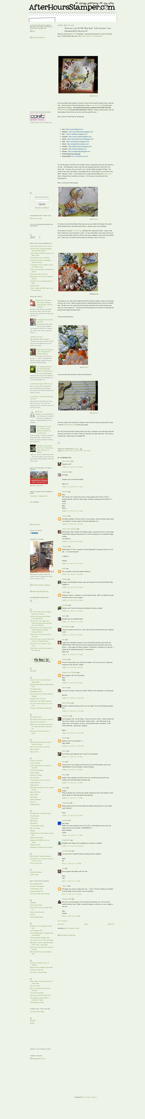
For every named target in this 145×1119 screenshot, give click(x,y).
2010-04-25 (95, 96)
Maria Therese (66, 461)
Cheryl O (64, 886)
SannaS (64, 738)
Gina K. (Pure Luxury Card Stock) (40, 747)
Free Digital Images (35, 689)
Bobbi (64, 568)
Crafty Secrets (34, 818)
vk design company (90, 1097)
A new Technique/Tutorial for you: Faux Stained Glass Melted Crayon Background (43, 369)
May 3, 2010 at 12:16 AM (71, 894)
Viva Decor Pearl (77, 231)
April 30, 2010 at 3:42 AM (72, 524)
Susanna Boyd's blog (69, 425)
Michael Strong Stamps (36, 838)
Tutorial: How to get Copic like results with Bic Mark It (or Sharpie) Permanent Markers (41, 630)
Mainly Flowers (34, 785)
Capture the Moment (36, 872)
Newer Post (61, 924)
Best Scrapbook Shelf (36, 884)
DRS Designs (34, 821)
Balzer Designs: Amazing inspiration (40, 856)
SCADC (74, 34)
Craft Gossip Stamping (36, 770)
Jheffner (32, 1023)
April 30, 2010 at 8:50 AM (72, 667)
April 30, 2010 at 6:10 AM (72, 587)
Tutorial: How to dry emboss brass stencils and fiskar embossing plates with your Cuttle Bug (41, 623)
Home (86, 924)
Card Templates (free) (36, 930)
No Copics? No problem (37, 993)
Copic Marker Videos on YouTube (39, 258)
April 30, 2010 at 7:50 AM (72, 635)
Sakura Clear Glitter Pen (37, 912)
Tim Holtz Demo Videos (37, 1002)
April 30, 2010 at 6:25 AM (72, 600)
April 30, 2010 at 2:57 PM (72, 798)
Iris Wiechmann (66, 851)
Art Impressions (34, 816)
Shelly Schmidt (66, 703)
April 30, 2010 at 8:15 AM (72, 654)
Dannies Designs (35, 773)
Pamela (64, 751)
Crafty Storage (34, 875)
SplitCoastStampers (35, 799)
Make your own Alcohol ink (38, 722)
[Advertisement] (38, 157)
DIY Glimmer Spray (36, 717)
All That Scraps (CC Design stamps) (40, 813)
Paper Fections (34, 794)
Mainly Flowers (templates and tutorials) (41, 967)
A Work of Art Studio (36, 761)
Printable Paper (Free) (36, 691)
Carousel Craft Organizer (37, 886)
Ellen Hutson (33, 823)
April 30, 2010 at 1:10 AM (72, 467)
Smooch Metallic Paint (36, 917)
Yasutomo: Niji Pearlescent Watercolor (41, 708)
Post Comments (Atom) (72, 928)
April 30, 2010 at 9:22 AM (72, 683)
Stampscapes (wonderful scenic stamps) (41, 847)
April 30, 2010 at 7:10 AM (72, 611)
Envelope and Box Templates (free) (40, 938)
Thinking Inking (34, 286)
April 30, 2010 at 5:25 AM (72, 563)
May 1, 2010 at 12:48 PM (71, 863)
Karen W (64, 688)
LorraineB (65, 605)
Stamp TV (33, 802)
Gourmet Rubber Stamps (37, 826)
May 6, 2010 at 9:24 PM (71, 916)
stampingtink (65, 803)
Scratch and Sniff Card (36, 970)
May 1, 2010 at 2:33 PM (71, 881)
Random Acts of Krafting (69, 672)
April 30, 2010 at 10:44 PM (72, 846)
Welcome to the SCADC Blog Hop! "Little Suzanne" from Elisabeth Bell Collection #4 (88, 29)
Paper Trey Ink (34, 752)
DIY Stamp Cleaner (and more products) (41, 719)
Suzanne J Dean (66, 899)
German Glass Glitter (36, 905)
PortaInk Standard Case (36, 891)
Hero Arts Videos (35, 986)
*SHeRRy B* (66, 840)
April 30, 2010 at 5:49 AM (72, 574)
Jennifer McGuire (35, 782)
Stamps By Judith (35, 845)
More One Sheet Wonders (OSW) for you (40, 384)
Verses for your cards (36, 863)
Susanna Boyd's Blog (96, 105)
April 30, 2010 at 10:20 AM (72, 698)
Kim (63, 640)
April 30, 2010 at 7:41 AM (72, 622)
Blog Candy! (39, 412)
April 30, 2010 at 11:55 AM (72, 733)
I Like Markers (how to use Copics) (40, 780)
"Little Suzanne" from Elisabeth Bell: (91, 36)
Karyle (64, 775)
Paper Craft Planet (35, 792)
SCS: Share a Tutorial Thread (38, 972)
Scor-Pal (32, 915)
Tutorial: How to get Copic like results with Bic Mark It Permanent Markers (44, 352)
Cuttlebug (33, 902)
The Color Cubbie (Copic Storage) (40, 894)
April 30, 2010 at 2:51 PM (72, 783)
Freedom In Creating (36, 775)
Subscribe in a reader (36, 218)
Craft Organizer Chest (36, 889)
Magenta (32, 831)
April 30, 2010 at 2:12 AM (72, 511)
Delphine (64, 579)
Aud (63, 868)
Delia (63, 762)
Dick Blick (33, 671)
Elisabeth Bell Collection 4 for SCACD (77, 450)
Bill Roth (32, 1020)
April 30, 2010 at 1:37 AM (72, 487)
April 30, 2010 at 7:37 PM (72, 835)
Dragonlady (65, 472)
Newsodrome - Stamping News (39, 496)
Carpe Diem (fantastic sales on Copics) (41, 246)
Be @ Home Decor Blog (37, 1012)
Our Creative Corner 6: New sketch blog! (41, 940)
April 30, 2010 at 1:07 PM (72, 757)
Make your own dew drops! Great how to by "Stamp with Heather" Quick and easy (41, 726)
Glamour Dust (107, 174)
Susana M (65, 820)
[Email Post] (80, 448)
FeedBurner (45, 208)
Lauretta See (65, 716)
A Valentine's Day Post (35, 337)
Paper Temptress (34, 749)
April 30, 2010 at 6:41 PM (72, 815)
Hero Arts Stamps (35, 828)
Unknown (64, 492)
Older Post (111, 924)
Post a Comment (62, 921)
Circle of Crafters (35, 763)
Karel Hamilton (66, 627)
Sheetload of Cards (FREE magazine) (40, 701)
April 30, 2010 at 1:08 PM (72, 770)
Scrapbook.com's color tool (37, 698)
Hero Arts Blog (34, 777)
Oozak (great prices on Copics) (39, 274)
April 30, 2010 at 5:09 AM (72, 541)
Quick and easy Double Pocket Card (40, 995)
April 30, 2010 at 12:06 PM (72, 746)
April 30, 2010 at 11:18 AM (72, 711)
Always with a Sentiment (69, 529)
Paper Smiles (33, 797)
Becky (64, 616)
